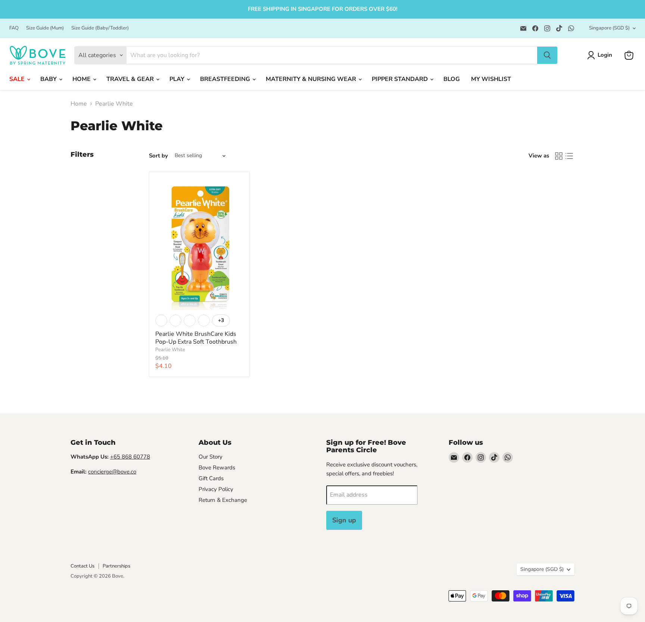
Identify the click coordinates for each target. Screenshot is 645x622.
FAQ (14, 28)
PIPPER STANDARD (400, 79)
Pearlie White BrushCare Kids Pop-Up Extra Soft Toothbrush (196, 338)
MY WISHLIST (491, 79)
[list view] (569, 156)
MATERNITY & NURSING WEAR (312, 79)
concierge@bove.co (112, 471)
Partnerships (116, 566)
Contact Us (82, 566)
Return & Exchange (223, 500)
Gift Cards (211, 478)
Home (79, 103)
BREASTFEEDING (226, 79)
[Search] (547, 55)
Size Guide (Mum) (45, 28)
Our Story (210, 456)
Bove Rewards (217, 467)
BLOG (451, 79)
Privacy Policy (216, 489)
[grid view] (559, 156)
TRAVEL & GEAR (130, 79)
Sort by (158, 156)
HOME (82, 79)
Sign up (344, 520)
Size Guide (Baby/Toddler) (100, 28)
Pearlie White (170, 349)
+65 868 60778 (130, 456)
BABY (49, 79)
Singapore (609, 28)
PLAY (177, 79)
